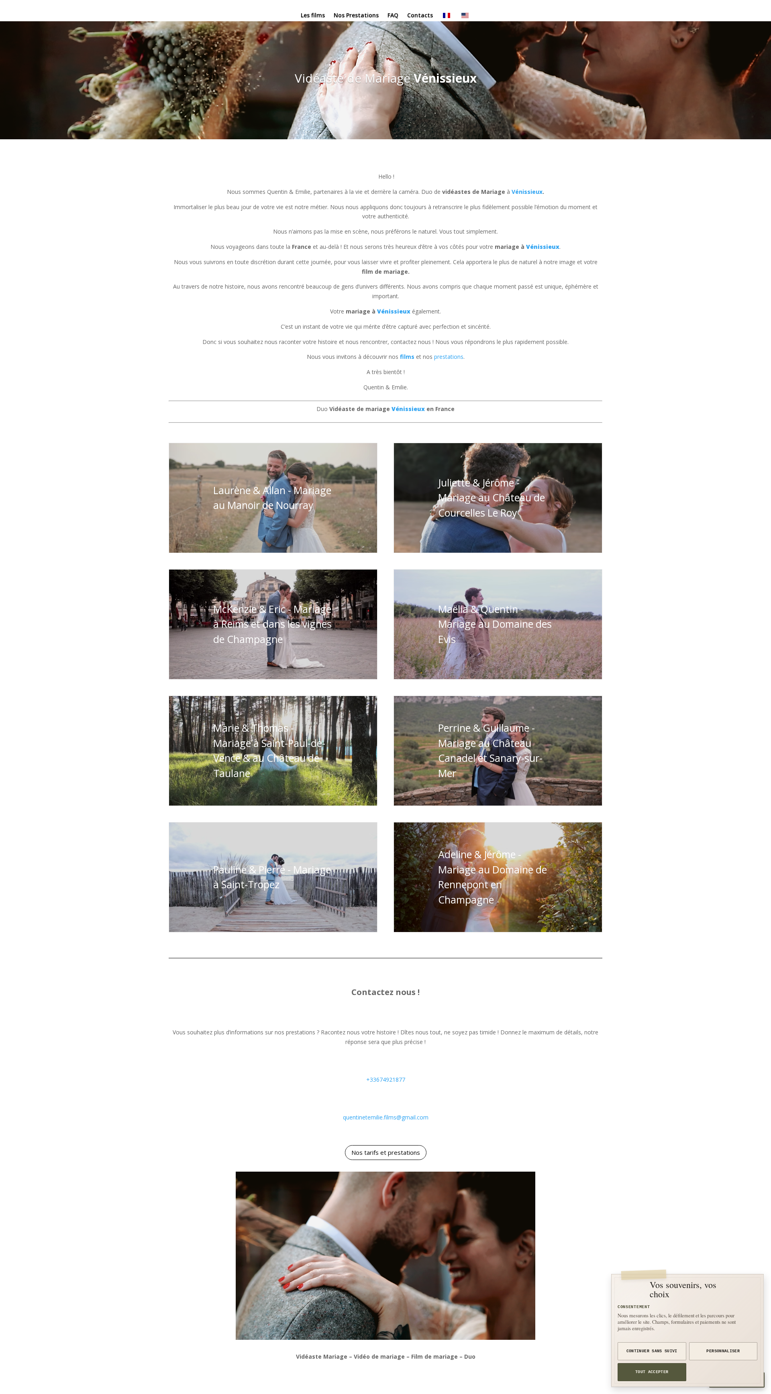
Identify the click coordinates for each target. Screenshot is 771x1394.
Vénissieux (445, 78)
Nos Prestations (356, 15)
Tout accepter (652, 1372)
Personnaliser (723, 1351)
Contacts (420, 15)
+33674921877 (385, 1079)
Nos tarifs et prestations (385, 1152)
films (407, 356)
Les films (313, 15)
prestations (448, 356)
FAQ (393, 15)
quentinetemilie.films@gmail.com (385, 1117)
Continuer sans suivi (651, 1351)
